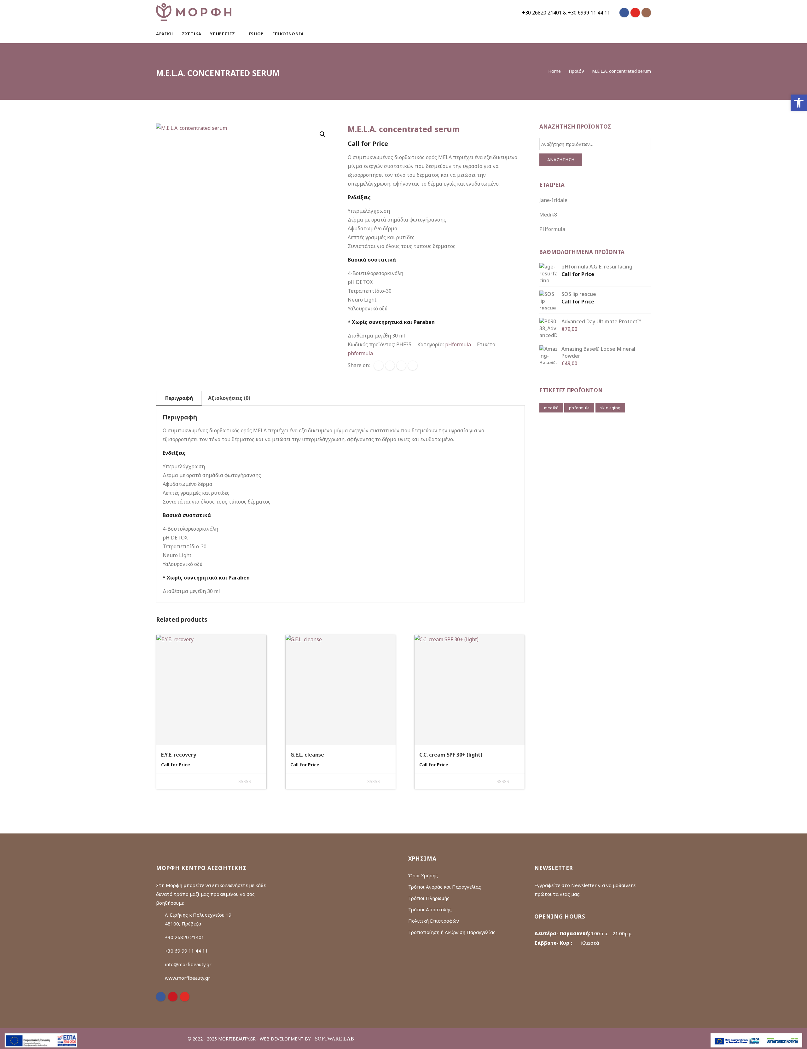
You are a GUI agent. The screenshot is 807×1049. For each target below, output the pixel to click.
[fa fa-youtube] (635, 12)
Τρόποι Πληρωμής (429, 898)
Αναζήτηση (560, 160)
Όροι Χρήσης (423, 875)
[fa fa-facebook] (624, 12)
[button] (799, 103)
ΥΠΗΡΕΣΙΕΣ (223, 34)
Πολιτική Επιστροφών (433, 921)
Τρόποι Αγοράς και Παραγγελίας (444, 887)
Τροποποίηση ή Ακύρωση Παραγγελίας (452, 932)
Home (554, 71)
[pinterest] (172, 996)
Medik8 (548, 214)
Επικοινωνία (288, 34)
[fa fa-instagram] (646, 12)
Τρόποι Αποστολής (430, 909)
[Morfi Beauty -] (193, 12)
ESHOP (256, 34)
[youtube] (184, 996)
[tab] (179, 398)
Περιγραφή (179, 398)
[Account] (648, 33)
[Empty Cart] (633, 33)
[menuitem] (166, 33)
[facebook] (378, 365)
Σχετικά (191, 34)
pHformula (458, 344)
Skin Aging (610, 408)
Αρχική (164, 34)
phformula (360, 353)
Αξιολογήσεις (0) (229, 398)
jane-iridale (553, 200)
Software (334, 1038)
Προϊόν (576, 71)
